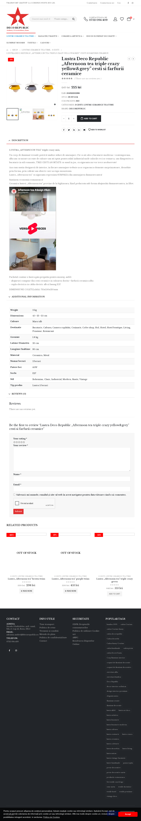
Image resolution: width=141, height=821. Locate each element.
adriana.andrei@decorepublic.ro (22, 634)
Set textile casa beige (115, 782)
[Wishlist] (122, 19)
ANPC (75, 637)
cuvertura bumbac (114, 677)
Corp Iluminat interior (116, 658)
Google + (79, 130)
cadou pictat (128, 648)
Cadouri (44, 43)
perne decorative (114, 768)
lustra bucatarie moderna (117, 725)
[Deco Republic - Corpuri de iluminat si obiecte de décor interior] (14, 19)
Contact (43, 641)
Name (17, 474)
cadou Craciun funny (115, 629)
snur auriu (111, 787)
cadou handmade (113, 648)
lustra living (127, 749)
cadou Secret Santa (114, 653)
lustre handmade (113, 763)
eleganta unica (112, 696)
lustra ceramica (113, 739)
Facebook (64, 130)
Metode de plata (47, 634)
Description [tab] (20, 140)
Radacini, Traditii (47, 36)
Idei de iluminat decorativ (100, 36)
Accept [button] (128, 814)
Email (84, 130)
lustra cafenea (112, 729)
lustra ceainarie (113, 734)
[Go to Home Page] (7, 50)
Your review (20, 445)
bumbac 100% (112, 624)
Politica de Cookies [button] (51, 817)
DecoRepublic (77, 109)
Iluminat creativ (113, 701)
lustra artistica (112, 715)
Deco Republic (112, 682)
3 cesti (79, 105)
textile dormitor (124, 787)
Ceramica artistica (71, 36)
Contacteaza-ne (107, 3)
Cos (119, 3)
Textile (32, 43)
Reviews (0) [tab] (19, 394)
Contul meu (92, 3)
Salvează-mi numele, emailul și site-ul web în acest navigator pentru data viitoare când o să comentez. (71, 495)
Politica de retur (47, 627)
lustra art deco (124, 710)
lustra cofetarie (113, 744)
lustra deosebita (113, 749)
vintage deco (112, 796)
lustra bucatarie (113, 720)
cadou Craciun (126, 624)
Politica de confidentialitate (53, 637)
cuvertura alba (112, 672)
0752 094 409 (98, 20)
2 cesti (13, 576)
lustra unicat (111, 753)
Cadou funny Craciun (115, 643)
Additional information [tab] (28, 296)
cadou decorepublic (114, 634)
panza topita (128, 763)
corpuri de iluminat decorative (119, 667)
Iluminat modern (15, 43)
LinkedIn (74, 130)
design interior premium (117, 691)
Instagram (16, 650)
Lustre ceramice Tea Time (20, 36)
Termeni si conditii (49, 631)
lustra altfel (111, 710)
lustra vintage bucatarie (116, 758)
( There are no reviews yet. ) (87, 78)
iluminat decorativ (114, 705)
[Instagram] (132, 3)
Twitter (69, 130)
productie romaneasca (116, 777)
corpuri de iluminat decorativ (118, 663)
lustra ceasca (127, 734)
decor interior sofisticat (116, 686)
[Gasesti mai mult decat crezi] (73, 19)
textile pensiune (125, 792)
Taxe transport (47, 624)
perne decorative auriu (116, 772)
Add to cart (90, 118)
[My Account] (115, 19)
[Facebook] (128, 3)
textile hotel (111, 792)
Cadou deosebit (113, 639)
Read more (27, 591)
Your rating (20, 438)
